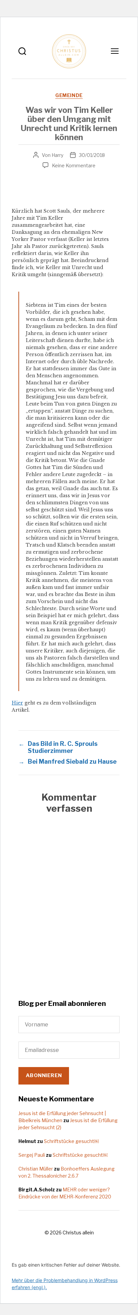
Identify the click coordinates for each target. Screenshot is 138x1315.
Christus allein (78, 1232)
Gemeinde (68, 95)
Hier (17, 703)
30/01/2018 (92, 155)
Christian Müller (35, 1169)
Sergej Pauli (31, 1155)
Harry (57, 155)
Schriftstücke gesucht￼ (71, 1141)
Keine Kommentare (73, 165)
